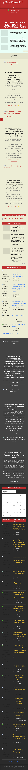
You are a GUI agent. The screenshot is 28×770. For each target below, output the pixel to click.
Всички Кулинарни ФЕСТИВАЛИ (10, 333)
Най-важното (14, 140)
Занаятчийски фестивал (13, 85)
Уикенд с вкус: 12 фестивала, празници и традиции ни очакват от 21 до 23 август (18, 32)
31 (17, 499)
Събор (17, 465)
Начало (20, 140)
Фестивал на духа (17, 86)
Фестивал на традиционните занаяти (14, 369)
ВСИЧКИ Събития (13, 761)
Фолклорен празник (8, 415)
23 (24, 509)
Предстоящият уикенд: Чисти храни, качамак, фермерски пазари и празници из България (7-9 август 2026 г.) (14, 455)
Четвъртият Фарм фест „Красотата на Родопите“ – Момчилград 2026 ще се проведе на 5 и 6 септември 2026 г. (14, 407)
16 (24, 505)
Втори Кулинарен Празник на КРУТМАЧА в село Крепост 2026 (19, 634)
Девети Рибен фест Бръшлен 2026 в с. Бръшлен (19, 677)
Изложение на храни (13, 188)
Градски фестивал (18, 411)
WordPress (14, 767)
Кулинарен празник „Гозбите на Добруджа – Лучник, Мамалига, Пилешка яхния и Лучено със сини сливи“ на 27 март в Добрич (14, 131)
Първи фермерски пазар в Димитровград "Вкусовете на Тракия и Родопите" (19, 303)
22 (20, 509)
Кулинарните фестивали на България (13, 218)
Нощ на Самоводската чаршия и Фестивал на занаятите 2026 (19, 713)
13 (14, 505)
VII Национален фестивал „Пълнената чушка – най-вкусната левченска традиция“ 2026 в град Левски (18, 288)
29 (20, 512)
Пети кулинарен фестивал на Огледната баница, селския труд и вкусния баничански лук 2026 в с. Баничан (19, 649)
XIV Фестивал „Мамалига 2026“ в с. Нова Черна (19, 751)
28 (17, 512)
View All (25, 51)
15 (20, 505)
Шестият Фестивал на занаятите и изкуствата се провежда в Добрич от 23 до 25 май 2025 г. (14, 77)
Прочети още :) (14, 385)
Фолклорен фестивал (14, 142)
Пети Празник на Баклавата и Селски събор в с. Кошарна (19, 622)
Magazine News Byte (15, 766)
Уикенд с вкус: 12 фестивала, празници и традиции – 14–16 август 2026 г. (18, 46)
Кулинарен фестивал (11, 138)
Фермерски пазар (16, 190)
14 (17, 505)
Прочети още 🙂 (14, 105)
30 (24, 512)
